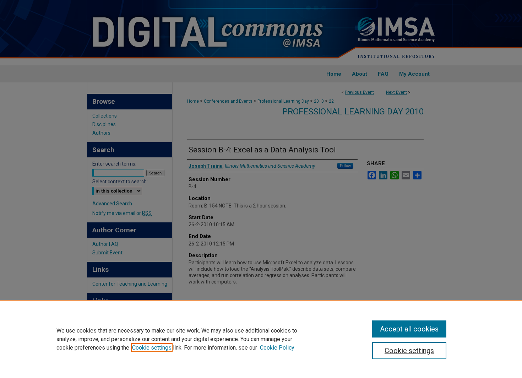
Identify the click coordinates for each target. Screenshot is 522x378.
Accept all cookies (409, 329)
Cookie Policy (277, 347)
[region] (261, 339)
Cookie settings (152, 347)
